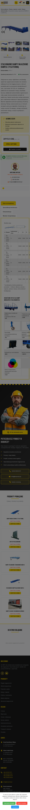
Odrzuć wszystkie (22, 803)
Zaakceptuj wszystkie (9, 803)
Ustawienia (15, 807)
